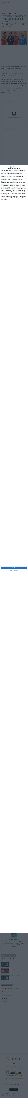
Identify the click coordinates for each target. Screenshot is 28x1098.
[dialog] (14, 549)
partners (9, 170)
